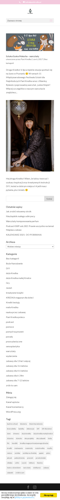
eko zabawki (40, 438)
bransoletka (11, 429)
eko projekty (29, 438)
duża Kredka (12, 273)
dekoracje (30, 429)
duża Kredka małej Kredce (18, 278)
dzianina (10, 438)
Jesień (9, 288)
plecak (9, 458)
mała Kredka (12, 307)
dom (9, 434)
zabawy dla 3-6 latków (17, 366)
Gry (8, 283)
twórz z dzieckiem (14, 468)
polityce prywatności (24, 497)
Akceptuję (48, 495)
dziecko (19, 438)
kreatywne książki (14, 292)
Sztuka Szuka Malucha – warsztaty (22, 56)
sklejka (9, 463)
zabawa (46, 468)
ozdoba (17, 453)
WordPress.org (13, 411)
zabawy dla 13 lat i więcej (18, 361)
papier (41, 453)
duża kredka (26, 434)
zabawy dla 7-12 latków (17, 380)
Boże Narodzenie (14, 263)
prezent (30, 458)
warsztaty (11, 351)
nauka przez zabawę (16, 312)
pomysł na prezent (15, 331)
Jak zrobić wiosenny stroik (18, 211)
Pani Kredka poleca (15, 317)
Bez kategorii (12, 258)
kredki (9, 448)
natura (9, 453)
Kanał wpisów (12, 402)
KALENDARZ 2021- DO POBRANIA (24, 234)
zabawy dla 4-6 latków (17, 370)
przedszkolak (41, 458)
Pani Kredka (26, 59)
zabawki (10, 473)
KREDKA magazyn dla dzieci (19, 297)
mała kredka (40, 448)
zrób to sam (11, 385)
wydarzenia (11, 356)
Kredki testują (13, 302)
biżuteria (23, 424)
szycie (24, 463)
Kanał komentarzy (15, 407)
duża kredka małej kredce (43, 434)
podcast (10, 322)
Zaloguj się (11, 397)
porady (9, 336)
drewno (16, 434)
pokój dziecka (20, 458)
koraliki (14, 443)
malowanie (19, 448)
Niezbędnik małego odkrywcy (20, 216)
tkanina (40, 463)
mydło (49, 448)
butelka (21, 429)
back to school (12, 424)
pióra (48, 453)
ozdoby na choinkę (29, 453)
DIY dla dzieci (47, 429)
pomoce (10, 326)
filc (8, 443)
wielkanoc (37, 468)
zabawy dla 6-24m (15, 375)
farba (50, 438)
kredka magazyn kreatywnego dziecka (34, 443)
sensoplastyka (13, 346)
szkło (17, 463)
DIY (8, 268)
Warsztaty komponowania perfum (22, 221)
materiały (29, 448)
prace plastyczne (14, 341)
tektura (31, 463)
